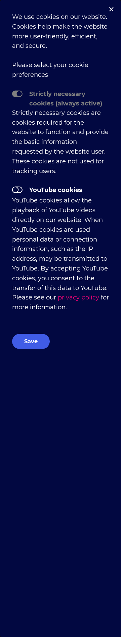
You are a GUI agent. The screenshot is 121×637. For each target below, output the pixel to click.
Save (31, 341)
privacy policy (78, 297)
